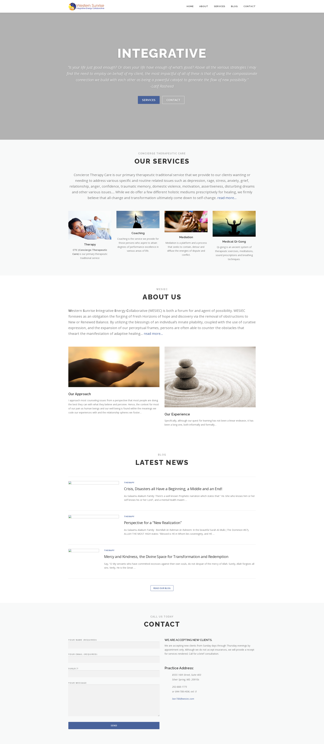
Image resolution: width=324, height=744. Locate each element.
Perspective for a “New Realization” (153, 522)
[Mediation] (186, 221)
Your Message (77, 683)
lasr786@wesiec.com (183, 698)
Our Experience (177, 414)
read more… (227, 197)
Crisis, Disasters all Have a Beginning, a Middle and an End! (173, 488)
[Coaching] (137, 219)
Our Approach (79, 394)
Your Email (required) (83, 654)
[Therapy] (89, 224)
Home (190, 6)
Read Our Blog (162, 588)
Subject (73, 668)
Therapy (90, 244)
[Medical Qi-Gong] (234, 223)
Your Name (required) (82, 640)
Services (219, 6)
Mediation (186, 237)
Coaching (138, 233)
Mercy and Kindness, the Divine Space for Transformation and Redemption (166, 556)
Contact (250, 6)
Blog (234, 6)
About (203, 6)
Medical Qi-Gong (234, 241)
